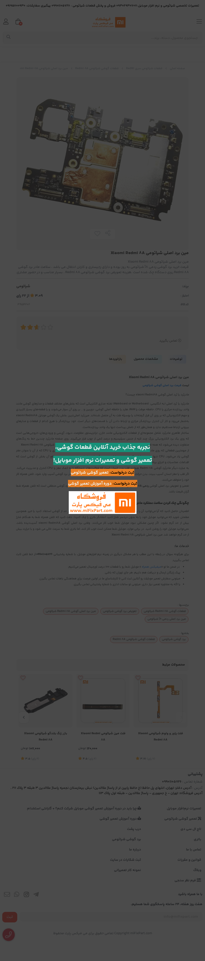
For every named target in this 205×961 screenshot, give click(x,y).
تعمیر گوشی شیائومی (89, 473)
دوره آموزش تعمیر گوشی (90, 484)
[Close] (149, 446)
